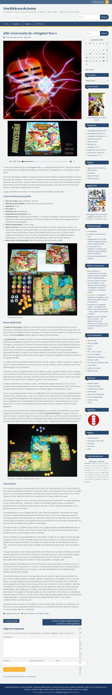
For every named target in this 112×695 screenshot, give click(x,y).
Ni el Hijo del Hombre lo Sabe (98, 363)
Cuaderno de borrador (95, 389)
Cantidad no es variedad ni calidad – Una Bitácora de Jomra (97, 307)
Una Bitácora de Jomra (19, 9)
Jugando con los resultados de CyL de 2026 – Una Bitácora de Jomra (97, 319)
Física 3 (90, 346)
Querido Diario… (93, 371)
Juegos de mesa (93, 176)
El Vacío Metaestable (95, 397)
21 (103, 57)
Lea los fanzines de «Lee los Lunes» (97, 119)
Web (57, 661)
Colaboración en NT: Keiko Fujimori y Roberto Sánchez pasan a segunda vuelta (97, 241)
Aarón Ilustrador (93, 438)
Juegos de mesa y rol (13, 613)
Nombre (6, 661)
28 (103, 61)
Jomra (29, 37)
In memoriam (92, 231)
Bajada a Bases (93, 383)
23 (86, 61)
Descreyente (92, 392)
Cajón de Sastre (93, 139)
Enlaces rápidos (98, 2)
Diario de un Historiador (96, 394)
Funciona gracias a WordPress (43, 692)
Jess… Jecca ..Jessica (95, 352)
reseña (46, 613)
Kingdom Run (35, 167)
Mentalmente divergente (96, 357)
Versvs (90, 403)
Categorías (16, 24)
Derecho (91, 142)
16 (86, 57)
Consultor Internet (94, 386)
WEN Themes (74, 692)
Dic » (92, 70)
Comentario (8, 637)
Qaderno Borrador (94, 368)
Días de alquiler (93, 343)
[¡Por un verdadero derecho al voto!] (94, 425)
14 (103, 54)
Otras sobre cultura (94, 153)
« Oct (87, 70)
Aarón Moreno (93, 271)
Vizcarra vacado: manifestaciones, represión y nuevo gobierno (66, 622)
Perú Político (92, 365)
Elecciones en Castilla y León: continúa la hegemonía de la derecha (98, 325)
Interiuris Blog (92, 400)
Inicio (7, 24)
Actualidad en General (95, 136)
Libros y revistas (93, 178)
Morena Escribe (93, 360)
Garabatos (91, 147)
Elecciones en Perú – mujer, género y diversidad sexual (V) (98, 311)
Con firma (38, 24)
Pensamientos (93, 155)
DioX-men (91, 446)
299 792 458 (92, 341)
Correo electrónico (37, 661)
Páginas (27, 24)
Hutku (90, 349)
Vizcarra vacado (11, 621)
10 (90, 54)
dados (32, 613)
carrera (26, 613)
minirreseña (39, 613)
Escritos (90, 144)
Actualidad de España (95, 131)
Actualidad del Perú (94, 133)
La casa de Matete (94, 354)
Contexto (91, 444)
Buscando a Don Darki (96, 441)
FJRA (89, 449)
